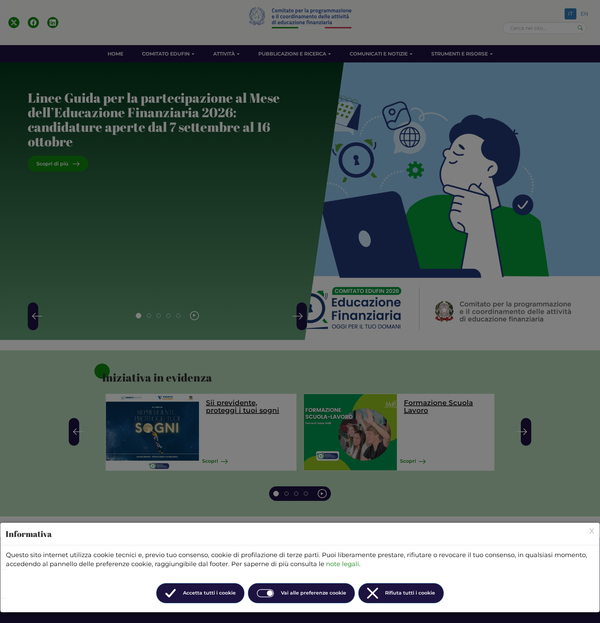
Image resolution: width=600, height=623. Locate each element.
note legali (342, 564)
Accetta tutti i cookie (209, 593)
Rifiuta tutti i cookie (410, 593)
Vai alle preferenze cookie (313, 593)
